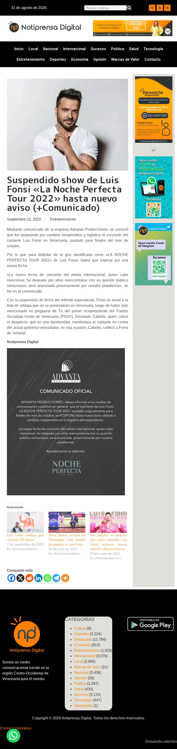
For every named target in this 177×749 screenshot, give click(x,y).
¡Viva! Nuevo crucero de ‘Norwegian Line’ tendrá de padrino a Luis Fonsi (66, 539)
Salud (134, 49)
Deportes (58, 59)
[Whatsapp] (47, 578)
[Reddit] (29, 578)
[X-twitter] (159, 8)
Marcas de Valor (125, 59)
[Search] (129, 7)
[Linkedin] (38, 578)
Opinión (99, 59)
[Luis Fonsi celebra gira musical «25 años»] (25, 522)
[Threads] (167, 8)
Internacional (74, 49)
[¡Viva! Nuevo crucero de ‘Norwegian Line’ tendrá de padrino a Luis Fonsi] (66, 522)
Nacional (50, 49)
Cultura (80, 628)
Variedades (83, 706)
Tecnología (153, 49)
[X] (20, 578)
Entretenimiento (31, 59)
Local (33, 49)
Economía (79, 59)
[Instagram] (152, 8)
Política (117, 49)
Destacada (83, 639)
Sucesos (98, 49)
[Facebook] (11, 578)
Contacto (153, 59)
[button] (13, 736)
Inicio (19, 49)
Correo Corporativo (15, 728)
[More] (65, 578)
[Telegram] (56, 578)
